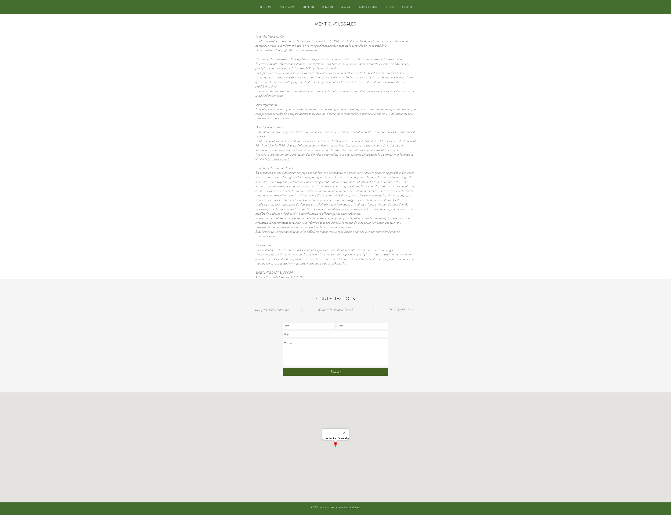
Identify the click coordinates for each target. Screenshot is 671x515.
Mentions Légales (352, 507)
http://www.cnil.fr (278, 159)
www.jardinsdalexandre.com (326, 45)
